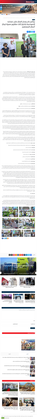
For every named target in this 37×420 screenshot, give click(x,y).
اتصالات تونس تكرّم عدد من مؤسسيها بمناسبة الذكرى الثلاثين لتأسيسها (7, 301)
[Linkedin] (6, 238)
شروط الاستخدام (14, 416)
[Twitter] (4, 238)
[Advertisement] (18, 65)
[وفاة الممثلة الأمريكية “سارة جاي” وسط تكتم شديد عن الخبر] (32, 363)
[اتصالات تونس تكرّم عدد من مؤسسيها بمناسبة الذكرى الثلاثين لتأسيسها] (7, 296)
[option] (28, 272)
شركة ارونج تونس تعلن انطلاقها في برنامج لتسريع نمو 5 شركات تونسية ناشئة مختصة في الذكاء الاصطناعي (30, 301)
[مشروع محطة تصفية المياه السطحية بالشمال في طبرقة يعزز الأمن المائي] (27, 386)
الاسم (34, 320)
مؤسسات (33, 19)
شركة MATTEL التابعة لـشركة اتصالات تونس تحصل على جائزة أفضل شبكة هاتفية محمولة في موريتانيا (18, 301)
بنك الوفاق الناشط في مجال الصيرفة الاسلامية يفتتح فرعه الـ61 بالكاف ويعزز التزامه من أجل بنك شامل (10, 393)
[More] (8, 238)
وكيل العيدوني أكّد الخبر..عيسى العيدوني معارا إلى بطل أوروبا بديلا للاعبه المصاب (18, 369)
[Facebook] (2, 238)
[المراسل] (30, 2)
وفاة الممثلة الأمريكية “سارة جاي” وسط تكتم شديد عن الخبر (21, 361)
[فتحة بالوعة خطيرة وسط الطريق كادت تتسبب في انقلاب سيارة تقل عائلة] (10, 402)
